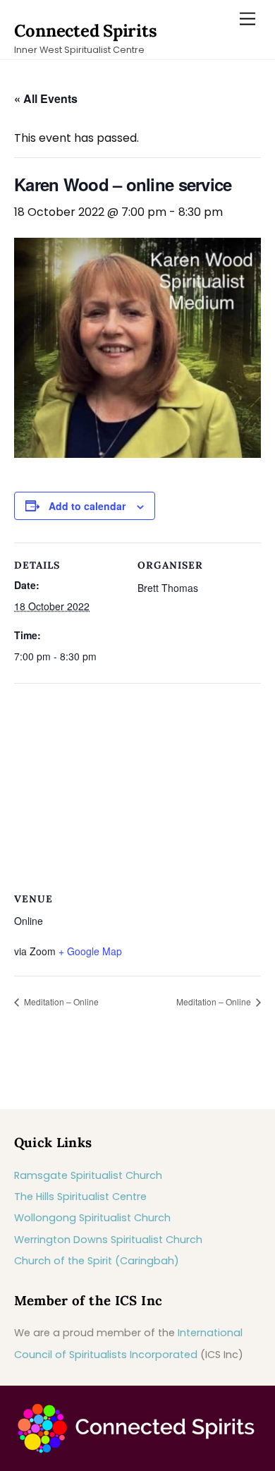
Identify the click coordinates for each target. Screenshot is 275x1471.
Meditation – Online (60, 1001)
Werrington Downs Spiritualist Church (108, 1240)
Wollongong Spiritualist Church (92, 1218)
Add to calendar (87, 506)
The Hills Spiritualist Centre (80, 1196)
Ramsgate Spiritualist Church (88, 1175)
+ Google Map (90, 951)
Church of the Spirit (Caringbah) (96, 1261)
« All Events (46, 98)
